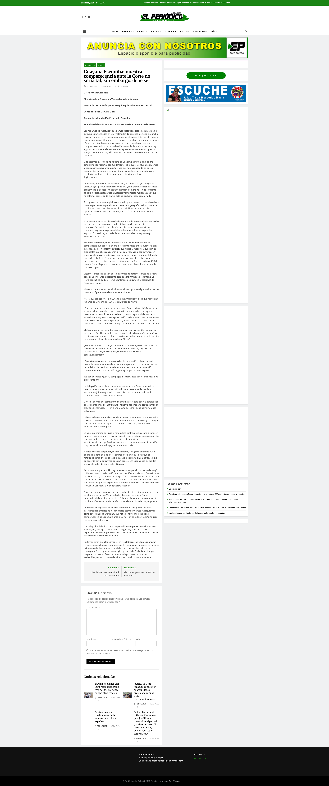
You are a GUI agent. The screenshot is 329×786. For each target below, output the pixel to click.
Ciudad (140, 31)
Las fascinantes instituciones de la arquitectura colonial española (106, 717)
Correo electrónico (121, 639)
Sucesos (155, 31)
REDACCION (91, 86)
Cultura (170, 31)
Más (213, 31)
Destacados (127, 31)
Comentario (93, 607)
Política (184, 31)
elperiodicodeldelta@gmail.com (167, 760)
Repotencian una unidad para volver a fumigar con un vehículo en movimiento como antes (191, 3)
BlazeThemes (174, 781)
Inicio (115, 31)
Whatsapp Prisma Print (206, 75)
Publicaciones (200, 31)
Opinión (101, 65)
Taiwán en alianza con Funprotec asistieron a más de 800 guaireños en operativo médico (107, 688)
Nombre (91, 639)
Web (137, 639)
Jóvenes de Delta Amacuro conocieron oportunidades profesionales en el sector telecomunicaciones (145, 691)
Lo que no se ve (175, 489)
